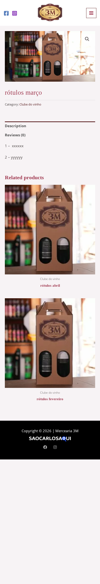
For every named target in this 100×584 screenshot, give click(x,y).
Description (15, 125)
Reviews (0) (15, 135)
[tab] (50, 126)
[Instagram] (14, 13)
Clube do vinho (30, 104)
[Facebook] (6, 13)
